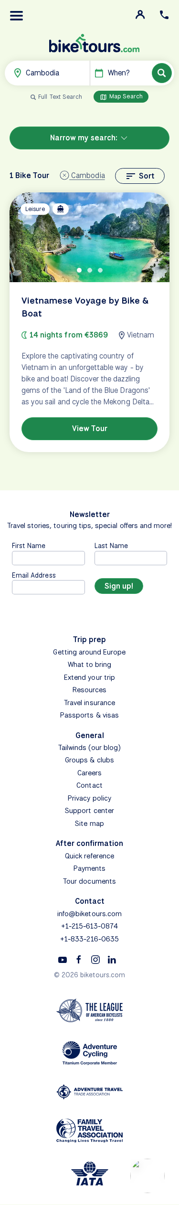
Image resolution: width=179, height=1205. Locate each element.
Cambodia (87, 175)
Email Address (34, 575)
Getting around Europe (89, 652)
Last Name (111, 545)
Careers (89, 773)
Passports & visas (89, 715)
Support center (89, 810)
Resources (89, 690)
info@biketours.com (89, 914)
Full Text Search (60, 97)
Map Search (125, 96)
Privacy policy (89, 798)
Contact (89, 785)
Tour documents (89, 881)
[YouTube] (62, 959)
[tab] (79, 270)
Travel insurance (89, 703)
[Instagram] (95, 959)
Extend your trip (89, 677)
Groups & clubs (89, 760)
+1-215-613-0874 (89, 926)
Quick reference (89, 856)
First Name (29, 545)
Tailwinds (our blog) (89, 747)
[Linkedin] (111, 959)
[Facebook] (79, 959)
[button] (17, 16)
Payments (89, 868)
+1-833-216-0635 (89, 939)
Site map (89, 823)
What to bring (90, 664)
